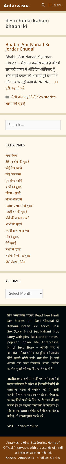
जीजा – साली (13, 193)
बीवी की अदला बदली (17, 218)
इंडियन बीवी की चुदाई (17, 162)
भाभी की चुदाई (15, 104)
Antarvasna (17, 5)
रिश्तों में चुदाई (13, 250)
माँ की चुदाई (12, 237)
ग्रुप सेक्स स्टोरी (14, 181)
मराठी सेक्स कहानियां (17, 231)
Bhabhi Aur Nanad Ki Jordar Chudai (27, 47)
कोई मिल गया (13, 175)
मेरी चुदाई (11, 243)
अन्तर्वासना (11, 156)
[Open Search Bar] (43, 5)
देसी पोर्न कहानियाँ (23, 97)
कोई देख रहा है (14, 168)
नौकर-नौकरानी (14, 200)
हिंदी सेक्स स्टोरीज (15, 262)
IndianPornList (27, 426)
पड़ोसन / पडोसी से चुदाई (19, 206)
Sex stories (46, 97)
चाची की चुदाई (13, 187)
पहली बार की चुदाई (16, 212)
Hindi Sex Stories (48, 458)
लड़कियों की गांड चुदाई (18, 256)
